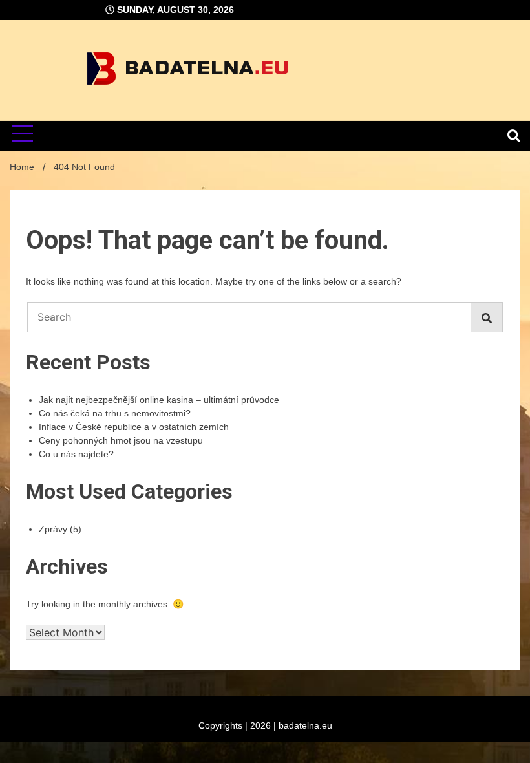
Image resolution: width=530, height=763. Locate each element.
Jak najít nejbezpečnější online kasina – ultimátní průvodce (159, 399)
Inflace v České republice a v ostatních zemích (134, 427)
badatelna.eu (305, 725)
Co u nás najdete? (76, 454)
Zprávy (53, 529)
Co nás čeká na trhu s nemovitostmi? (115, 413)
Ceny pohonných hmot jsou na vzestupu (121, 440)
